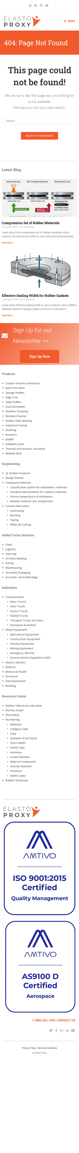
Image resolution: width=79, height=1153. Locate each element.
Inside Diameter (20, 757)
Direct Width (18, 743)
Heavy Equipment (16, 629)
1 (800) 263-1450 (43, 1020)
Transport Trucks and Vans (26, 620)
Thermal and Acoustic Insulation (25, 448)
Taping (14, 520)
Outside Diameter (21, 766)
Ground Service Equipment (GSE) (30, 657)
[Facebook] (56, 1030)
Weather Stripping (17, 411)
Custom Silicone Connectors (23, 383)
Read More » (8, 243)
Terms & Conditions (47, 1048)
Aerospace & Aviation (23, 625)
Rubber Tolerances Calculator (24, 705)
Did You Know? (15, 710)
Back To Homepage (39, 135)
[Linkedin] (67, 1030)
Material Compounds (23, 761)
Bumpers (11, 434)
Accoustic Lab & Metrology (22, 577)
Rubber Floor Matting (19, 420)
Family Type (17, 747)
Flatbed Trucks (19, 615)
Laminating (17, 510)
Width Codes (18, 775)
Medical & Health (16, 671)
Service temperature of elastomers (31, 496)
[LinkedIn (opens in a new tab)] (41, 5)
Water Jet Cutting (20, 524)
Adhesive (15, 724)
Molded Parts (14, 453)
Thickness (16, 771)
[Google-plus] (62, 1030)
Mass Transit (18, 601)
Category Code (19, 729)
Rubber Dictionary (17, 780)
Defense (11, 667)
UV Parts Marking (16, 558)
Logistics (11, 549)
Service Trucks (19, 611)
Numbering (13, 719)
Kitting (10, 563)
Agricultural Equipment (24, 634)
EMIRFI (10, 439)
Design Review (14, 478)
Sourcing (11, 554)
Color (13, 733)
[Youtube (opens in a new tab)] (47, 5)
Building (11, 686)
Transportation (15, 597)
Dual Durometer (15, 406)
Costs (9, 544)
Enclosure (12, 676)
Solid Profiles (13, 402)
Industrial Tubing (16, 425)
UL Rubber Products (18, 473)
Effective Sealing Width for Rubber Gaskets (35, 295)
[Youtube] (73, 1030)
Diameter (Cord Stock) (23, 738)
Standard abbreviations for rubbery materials (38, 492)
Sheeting (11, 430)
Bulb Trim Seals (15, 388)
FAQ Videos (12, 715)
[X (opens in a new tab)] (31, 5)
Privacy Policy (29, 1048)
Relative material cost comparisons (31, 501)
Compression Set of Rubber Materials (31, 223)
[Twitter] (51, 1030)
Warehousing (14, 567)
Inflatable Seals (15, 444)
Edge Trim (12, 397)
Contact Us (66, 1020)
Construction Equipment (25, 639)
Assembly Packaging (18, 572)
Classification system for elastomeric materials (38, 487)
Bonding (15, 515)
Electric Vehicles (15, 662)
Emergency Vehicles (22, 653)
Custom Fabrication (17, 506)
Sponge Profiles (15, 392)
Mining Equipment (21, 648)
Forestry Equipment (22, 643)
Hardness (16, 752)
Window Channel (16, 416)
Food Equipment (16, 681)
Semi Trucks (17, 606)
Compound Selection (18, 482)
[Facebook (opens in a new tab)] (35, 5)
